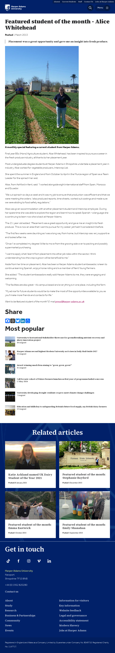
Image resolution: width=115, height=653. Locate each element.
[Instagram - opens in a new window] (29, 561)
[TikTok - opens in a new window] (8, 561)
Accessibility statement (73, 620)
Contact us (11, 591)
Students (69, 2)
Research (11, 610)
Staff (80, 2)
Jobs (104, 2)
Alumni (57, 2)
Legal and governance (73, 615)
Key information (69, 605)
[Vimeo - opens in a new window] (39, 561)
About (9, 600)
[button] (90, 7)
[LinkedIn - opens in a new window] (49, 561)
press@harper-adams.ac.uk (69, 301)
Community (12, 620)
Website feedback (70, 610)
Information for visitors (74, 600)
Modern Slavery (69, 625)
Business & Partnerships (20, 615)
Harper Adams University (19, 570)
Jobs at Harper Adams (72, 630)
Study (8, 605)
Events (9, 630)
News (8, 625)
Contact (88, 2)
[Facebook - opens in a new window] (18, 561)
